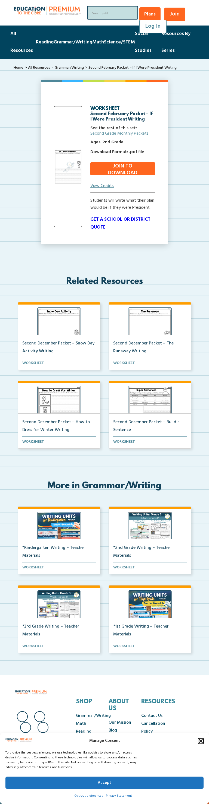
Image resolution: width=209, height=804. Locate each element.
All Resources (39, 68)
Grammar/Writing (73, 42)
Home (18, 68)
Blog (113, 730)
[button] (201, 741)
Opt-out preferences (88, 796)
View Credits (102, 185)
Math (98, 42)
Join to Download (122, 168)
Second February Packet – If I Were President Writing (132, 68)
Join (175, 14)
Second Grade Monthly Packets (119, 133)
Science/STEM (119, 42)
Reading (45, 42)
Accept (104, 783)
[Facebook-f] (22, 716)
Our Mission (120, 722)
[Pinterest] (43, 727)
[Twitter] (25, 727)
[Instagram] (40, 716)
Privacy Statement (119, 796)
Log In (153, 26)
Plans (150, 14)
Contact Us (151, 715)
